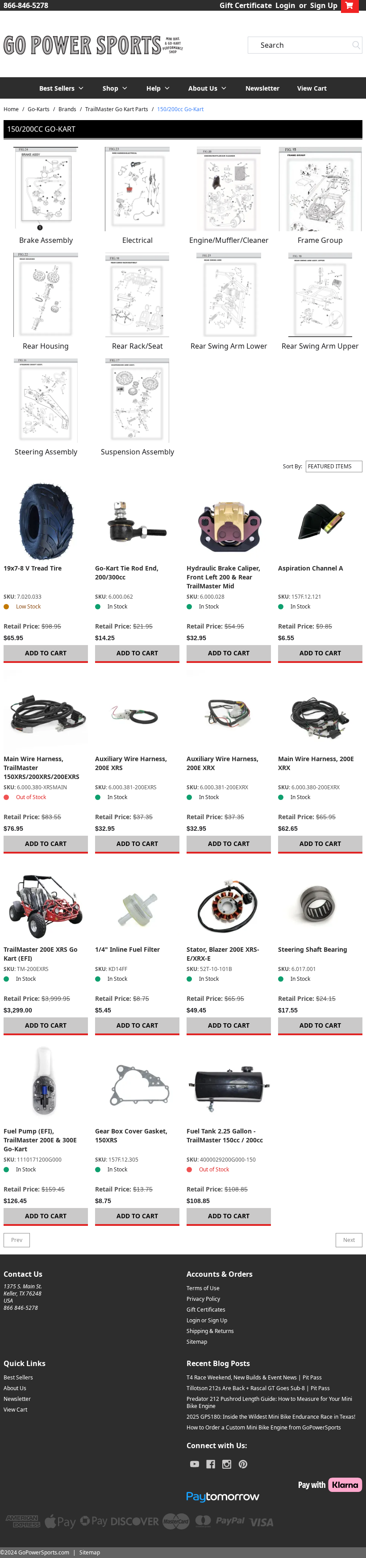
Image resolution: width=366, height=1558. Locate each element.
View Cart (312, 88)
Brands (67, 109)
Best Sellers (18, 1377)
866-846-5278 (26, 5)
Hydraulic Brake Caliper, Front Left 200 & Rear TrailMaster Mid (223, 577)
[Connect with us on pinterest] (243, 1464)
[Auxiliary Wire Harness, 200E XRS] (137, 712)
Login (285, 5)
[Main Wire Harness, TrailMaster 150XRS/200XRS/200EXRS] (46, 712)
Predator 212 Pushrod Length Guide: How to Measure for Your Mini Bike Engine (269, 1402)
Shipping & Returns (210, 1331)
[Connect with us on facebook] (211, 1464)
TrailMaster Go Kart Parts (116, 109)
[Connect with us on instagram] (227, 1464)
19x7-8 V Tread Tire (33, 568)
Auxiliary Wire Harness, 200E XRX (222, 763)
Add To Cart (46, 653)
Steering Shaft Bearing (312, 949)
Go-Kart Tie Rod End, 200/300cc (126, 572)
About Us (15, 1388)
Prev (16, 1240)
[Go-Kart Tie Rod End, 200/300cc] (137, 521)
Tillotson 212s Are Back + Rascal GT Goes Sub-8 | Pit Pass (258, 1388)
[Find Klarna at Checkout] (274, 1485)
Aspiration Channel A (310, 568)
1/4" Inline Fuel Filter (127, 949)
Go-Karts (39, 109)
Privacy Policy (203, 1299)
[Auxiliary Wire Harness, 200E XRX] (229, 712)
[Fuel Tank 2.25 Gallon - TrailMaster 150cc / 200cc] (229, 1084)
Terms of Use (203, 1288)
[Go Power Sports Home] (91, 45)
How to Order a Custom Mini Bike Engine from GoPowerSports (264, 1427)
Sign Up (323, 5)
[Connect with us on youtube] (195, 1464)
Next (349, 1240)
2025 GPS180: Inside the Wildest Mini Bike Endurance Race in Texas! (271, 1417)
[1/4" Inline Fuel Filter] (137, 903)
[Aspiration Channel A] (320, 521)
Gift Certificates (206, 1309)
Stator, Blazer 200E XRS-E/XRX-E (223, 953)
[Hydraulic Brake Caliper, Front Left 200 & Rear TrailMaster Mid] (229, 521)
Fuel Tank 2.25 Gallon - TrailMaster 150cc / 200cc (225, 1135)
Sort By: (292, 466)
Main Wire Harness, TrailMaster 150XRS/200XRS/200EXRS (41, 767)
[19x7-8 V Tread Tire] (46, 521)
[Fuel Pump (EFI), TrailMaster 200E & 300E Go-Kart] (46, 1084)
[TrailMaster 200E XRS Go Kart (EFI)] (46, 903)
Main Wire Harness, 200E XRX (316, 763)
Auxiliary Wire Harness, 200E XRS (131, 763)
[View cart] (350, 5)
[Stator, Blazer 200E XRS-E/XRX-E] (229, 903)
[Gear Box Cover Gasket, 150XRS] (137, 1084)
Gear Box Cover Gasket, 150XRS (131, 1135)
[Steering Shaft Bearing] (320, 903)
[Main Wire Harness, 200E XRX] (320, 712)
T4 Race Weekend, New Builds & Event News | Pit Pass (254, 1377)
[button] (62, 88)
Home (11, 109)
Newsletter (262, 88)
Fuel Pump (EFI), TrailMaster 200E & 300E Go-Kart (40, 1140)
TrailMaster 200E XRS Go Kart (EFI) (41, 953)
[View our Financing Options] (274, 1497)
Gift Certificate (246, 5)
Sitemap (197, 1342)
